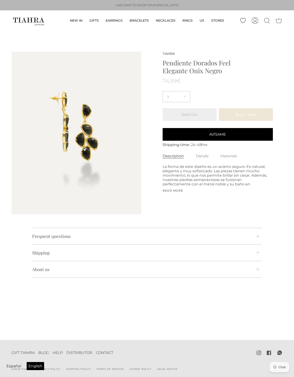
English (35, 366)
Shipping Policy (78, 369)
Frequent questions (51, 236)
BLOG (43, 353)
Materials (228, 156)
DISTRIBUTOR (79, 353)
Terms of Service (110, 369)
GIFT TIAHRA (23, 353)
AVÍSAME (217, 134)
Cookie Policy (140, 369)
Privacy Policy (49, 369)
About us (41, 269)
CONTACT (104, 353)
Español (13, 366)
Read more (173, 190)
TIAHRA (169, 54)
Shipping (41, 253)
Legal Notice (167, 369)
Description (173, 156)
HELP (58, 353)
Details (202, 156)
